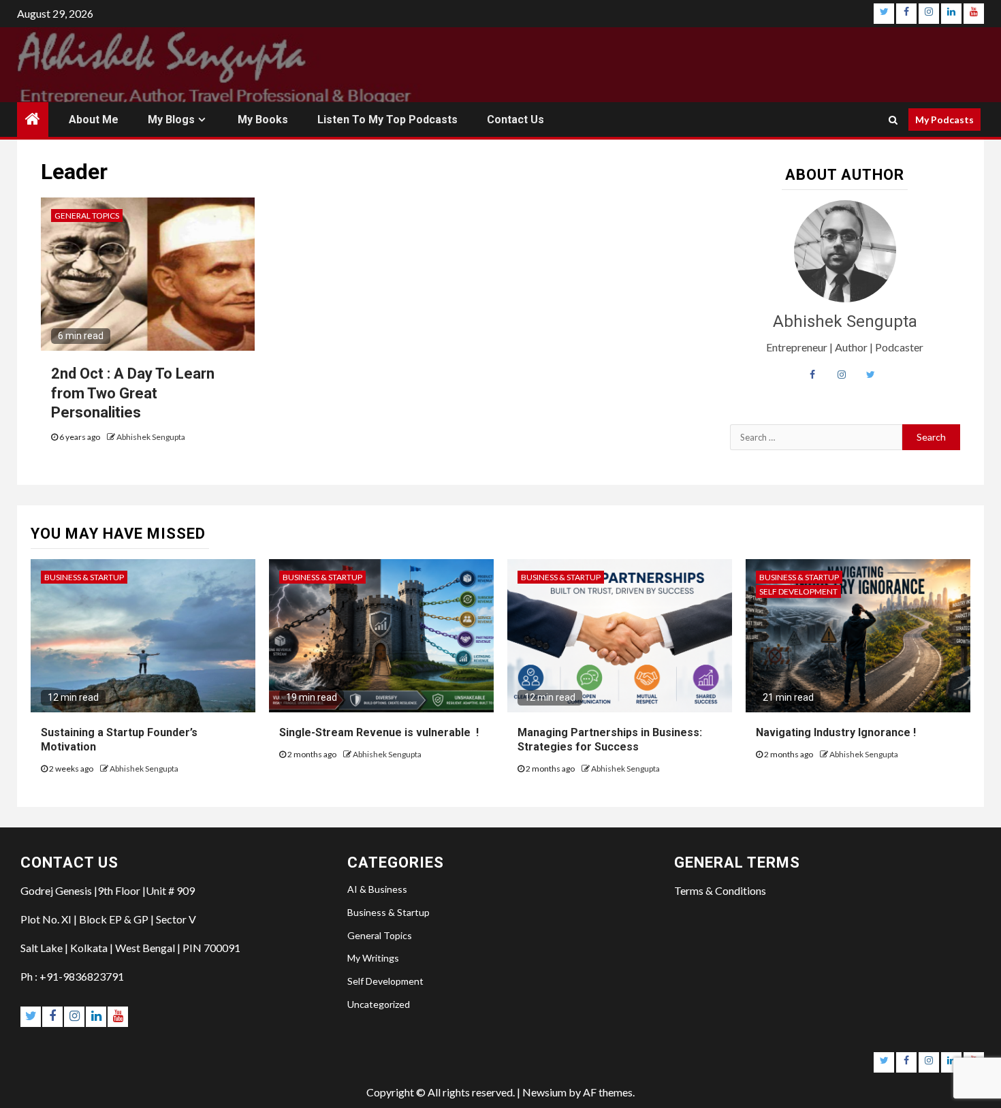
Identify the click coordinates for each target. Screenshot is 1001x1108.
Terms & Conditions (720, 890)
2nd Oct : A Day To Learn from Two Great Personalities (132, 393)
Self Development (798, 591)
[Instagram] (929, 13)
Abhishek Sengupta (150, 437)
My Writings (373, 958)
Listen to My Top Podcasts (387, 119)
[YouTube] (974, 13)
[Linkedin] (951, 13)
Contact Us (515, 119)
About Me (93, 119)
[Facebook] (906, 13)
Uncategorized (378, 1004)
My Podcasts (944, 119)
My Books (263, 119)
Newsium (544, 1092)
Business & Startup (84, 577)
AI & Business (377, 889)
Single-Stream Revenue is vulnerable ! (379, 732)
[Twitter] (884, 13)
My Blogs (171, 119)
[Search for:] (816, 437)
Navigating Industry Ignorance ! (836, 732)
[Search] (893, 120)
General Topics (86, 215)
